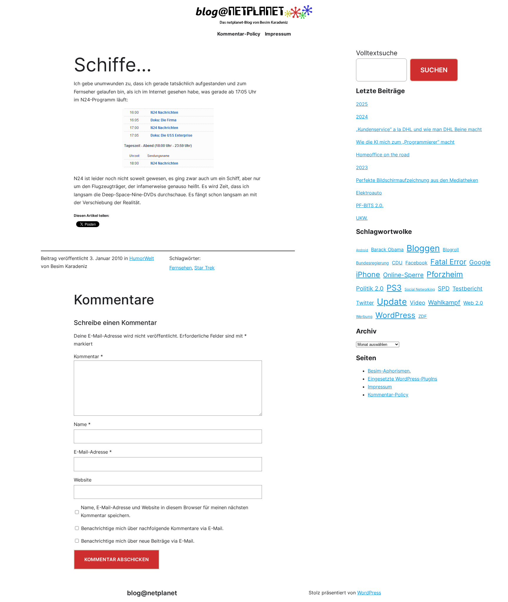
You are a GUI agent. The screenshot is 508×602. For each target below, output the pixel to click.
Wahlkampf (444, 302)
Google (479, 262)
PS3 (394, 288)
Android (362, 250)
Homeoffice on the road (383, 154)
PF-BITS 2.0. (369, 205)
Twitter (365, 302)
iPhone (368, 274)
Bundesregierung (372, 263)
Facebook (416, 263)
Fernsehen (180, 268)
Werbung (364, 316)
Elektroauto (369, 193)
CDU (397, 263)
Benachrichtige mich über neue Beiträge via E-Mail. (137, 541)
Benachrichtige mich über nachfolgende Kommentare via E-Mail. (152, 528)
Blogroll (451, 249)
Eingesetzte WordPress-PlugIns (402, 379)
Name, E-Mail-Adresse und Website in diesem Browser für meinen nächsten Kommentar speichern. (164, 511)
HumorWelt (141, 258)
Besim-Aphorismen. (389, 371)
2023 (362, 167)
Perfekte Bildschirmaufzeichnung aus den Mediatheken (417, 180)
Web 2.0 (473, 303)
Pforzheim (445, 274)
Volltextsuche (376, 53)
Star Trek (204, 268)
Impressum (380, 387)
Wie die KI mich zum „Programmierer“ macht (405, 142)
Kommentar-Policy (388, 395)
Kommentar (88, 356)
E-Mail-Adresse (93, 452)
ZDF (422, 316)
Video (417, 302)
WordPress (395, 315)
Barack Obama (387, 249)
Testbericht (467, 288)
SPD (443, 288)
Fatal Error (448, 261)
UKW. (361, 218)
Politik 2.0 (370, 288)
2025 (362, 104)
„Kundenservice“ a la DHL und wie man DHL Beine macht (419, 129)
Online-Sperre (403, 275)
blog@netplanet (152, 593)
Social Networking (420, 289)
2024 (362, 117)
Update (392, 301)
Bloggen (423, 248)
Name (82, 424)
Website (82, 480)
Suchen (433, 70)
